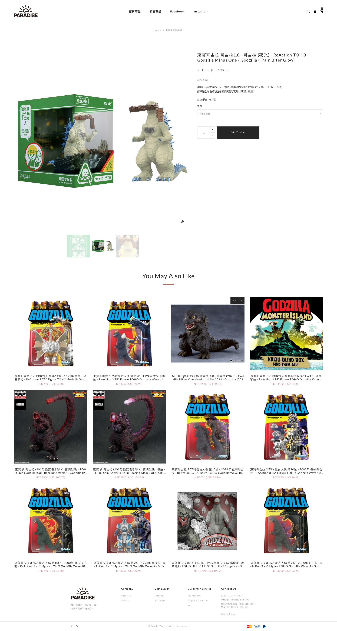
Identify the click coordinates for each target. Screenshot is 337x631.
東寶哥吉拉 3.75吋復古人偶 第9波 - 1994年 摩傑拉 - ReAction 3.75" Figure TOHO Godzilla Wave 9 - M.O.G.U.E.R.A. (129, 566)
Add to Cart (238, 132)
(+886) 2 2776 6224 (232, 595)
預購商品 (135, 11)
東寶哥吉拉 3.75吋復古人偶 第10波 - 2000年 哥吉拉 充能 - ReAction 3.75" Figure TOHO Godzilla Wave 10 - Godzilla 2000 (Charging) (50, 566)
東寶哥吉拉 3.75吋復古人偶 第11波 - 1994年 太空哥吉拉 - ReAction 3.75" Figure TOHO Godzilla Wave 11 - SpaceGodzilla (129, 379)
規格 (199, 106)
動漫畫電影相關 (174, 30)
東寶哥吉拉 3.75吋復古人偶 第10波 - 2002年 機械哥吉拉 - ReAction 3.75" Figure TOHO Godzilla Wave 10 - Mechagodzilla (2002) (286, 473)
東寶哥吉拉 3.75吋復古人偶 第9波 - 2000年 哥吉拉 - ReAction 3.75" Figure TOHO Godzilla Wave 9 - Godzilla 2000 (286, 566)
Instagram (200, 11)
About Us (126, 595)
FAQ (190, 605)
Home (158, 30)
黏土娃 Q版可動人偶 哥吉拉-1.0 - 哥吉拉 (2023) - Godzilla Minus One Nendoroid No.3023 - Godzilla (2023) (208, 379)
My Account (194, 595)
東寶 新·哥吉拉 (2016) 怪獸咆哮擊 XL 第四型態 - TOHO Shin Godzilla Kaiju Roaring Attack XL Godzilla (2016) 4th (51, 473)
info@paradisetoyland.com (235, 599)
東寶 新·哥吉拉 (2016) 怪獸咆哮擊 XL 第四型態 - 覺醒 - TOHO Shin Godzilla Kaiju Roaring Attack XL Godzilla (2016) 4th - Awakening (129, 473)
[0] (321, 11)
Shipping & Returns (198, 600)
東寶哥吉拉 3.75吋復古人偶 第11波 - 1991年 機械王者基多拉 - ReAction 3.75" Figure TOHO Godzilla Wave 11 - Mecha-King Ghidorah (51, 379)
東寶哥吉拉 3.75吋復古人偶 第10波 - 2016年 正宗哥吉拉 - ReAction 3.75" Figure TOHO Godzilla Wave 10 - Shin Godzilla (207, 473)
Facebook (177, 11)
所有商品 (155, 11)
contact (125, 600)
